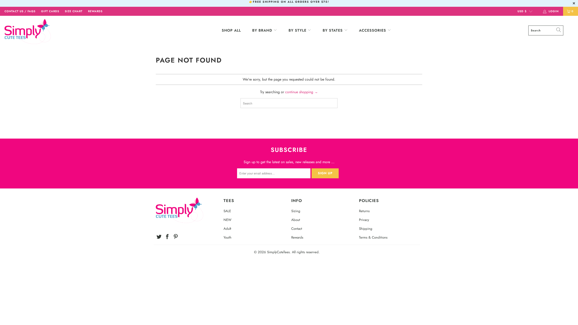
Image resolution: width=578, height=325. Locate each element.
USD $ (522, 11)
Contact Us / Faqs (20, 11)
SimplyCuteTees (278, 252)
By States (333, 30)
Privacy (364, 219)
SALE (227, 211)
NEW (227, 219)
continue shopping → (301, 92)
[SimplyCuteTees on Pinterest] (175, 237)
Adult (227, 228)
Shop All (231, 30)
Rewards (95, 11)
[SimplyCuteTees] (49, 31)
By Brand (262, 30)
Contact (296, 228)
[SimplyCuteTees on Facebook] (167, 237)
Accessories (373, 30)
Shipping (365, 228)
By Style (297, 30)
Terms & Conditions (373, 237)
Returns (364, 211)
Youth (227, 237)
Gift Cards (50, 11)
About (295, 219)
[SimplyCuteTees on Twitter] (159, 237)
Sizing (295, 211)
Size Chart (73, 11)
